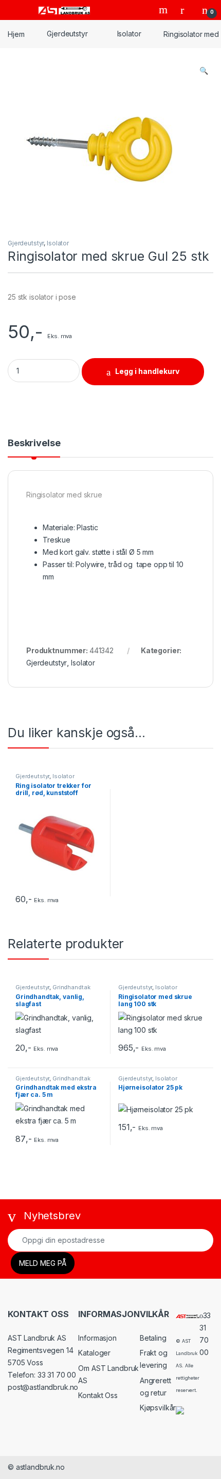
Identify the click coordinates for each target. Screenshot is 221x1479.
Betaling (153, 1338)
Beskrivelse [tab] (34, 443)
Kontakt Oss (97, 1395)
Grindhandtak (71, 987)
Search (164, 9)
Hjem (16, 33)
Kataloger (94, 1352)
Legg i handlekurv (147, 371)
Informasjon (97, 1338)
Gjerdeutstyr (67, 33)
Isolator (129, 33)
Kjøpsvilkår (158, 1407)
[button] (203, 71)
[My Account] (186, 10)
